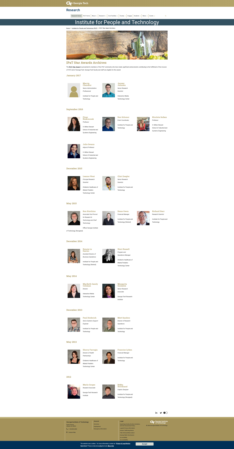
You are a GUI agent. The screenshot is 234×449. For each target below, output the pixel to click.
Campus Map (72, 432)
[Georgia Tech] (159, 422)
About (94, 16)
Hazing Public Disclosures (127, 435)
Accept (144, 444)
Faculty (122, 16)
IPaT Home (86, 16)
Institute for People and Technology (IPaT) (84, 28)
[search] (165, 16)
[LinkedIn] (156, 412)
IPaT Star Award (74, 67)
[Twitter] (161, 412)
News (144, 16)
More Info (111, 446)
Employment (97, 426)
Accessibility (123, 437)
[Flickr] (165, 412)
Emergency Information (100, 429)
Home (68, 28)
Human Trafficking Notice (127, 430)
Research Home (76, 16)
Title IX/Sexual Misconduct (127, 432)
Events (151, 16)
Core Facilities (112, 16)
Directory (96, 424)
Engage (130, 16)
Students (136, 16)
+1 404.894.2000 (72, 429)
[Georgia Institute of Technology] (77, 3)
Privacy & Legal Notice (123, 443)
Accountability (124, 439)
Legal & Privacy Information (127, 428)
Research (73, 10)
